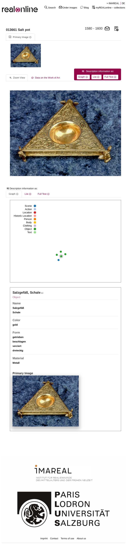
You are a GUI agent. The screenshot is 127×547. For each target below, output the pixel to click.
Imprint (44, 538)
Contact (54, 538)
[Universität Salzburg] (63, 509)
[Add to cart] (107, 29)
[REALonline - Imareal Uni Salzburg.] (21, 7)
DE (123, 3)
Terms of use (67, 538)
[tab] (20, 37)
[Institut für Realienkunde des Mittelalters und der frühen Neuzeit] (63, 473)
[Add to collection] (116, 29)
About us (81, 538)
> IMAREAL (113, 3)
